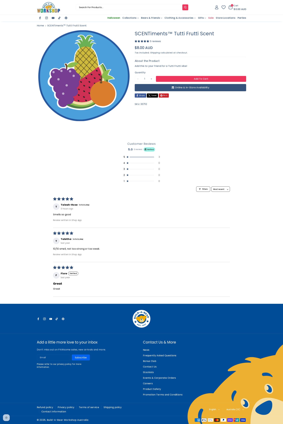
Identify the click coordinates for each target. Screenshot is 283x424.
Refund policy (45, 407)
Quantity (140, 72)
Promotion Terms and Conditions (162, 394)
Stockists (148, 372)
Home (40, 25)
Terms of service (89, 407)
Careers (148, 383)
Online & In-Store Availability (192, 87)
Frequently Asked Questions (159, 355)
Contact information (53, 411)
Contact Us (150, 366)
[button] (237, 7)
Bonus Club (149, 361)
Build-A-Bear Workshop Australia (67, 420)
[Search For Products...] (185, 7)
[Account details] (217, 7)
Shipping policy (113, 407)
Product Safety (152, 389)
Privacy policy (66, 407)
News (146, 350)
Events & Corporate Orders (159, 378)
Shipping (155, 52)
